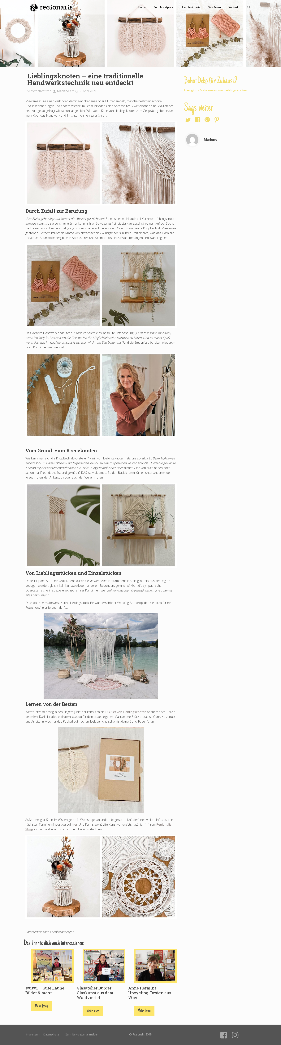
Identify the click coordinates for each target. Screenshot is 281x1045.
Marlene (63, 91)
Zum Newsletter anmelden (81, 1034)
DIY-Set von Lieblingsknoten (125, 712)
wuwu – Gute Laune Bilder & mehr (44, 990)
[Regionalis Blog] (51, 7)
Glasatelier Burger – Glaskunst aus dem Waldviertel (96, 992)
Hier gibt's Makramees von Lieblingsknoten (215, 90)
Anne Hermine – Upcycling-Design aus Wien (149, 992)
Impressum (33, 1034)
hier (74, 824)
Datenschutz (51, 1034)
